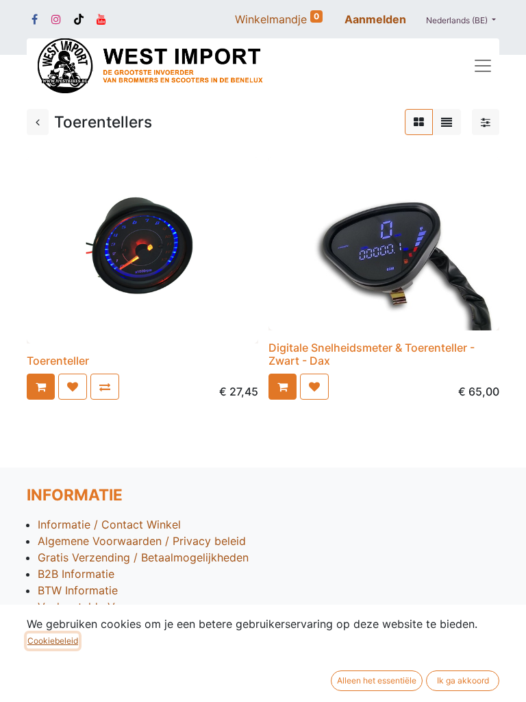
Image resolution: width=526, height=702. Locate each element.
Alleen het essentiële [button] (376, 680)
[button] (41, 387)
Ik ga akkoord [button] (463, 680)
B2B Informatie (76, 574)
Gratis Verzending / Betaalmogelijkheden (143, 557)
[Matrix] (419, 122)
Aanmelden (375, 19)
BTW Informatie (78, 590)
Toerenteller (58, 360)
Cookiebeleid (52, 641)
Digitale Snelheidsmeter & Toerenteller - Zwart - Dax (371, 354)
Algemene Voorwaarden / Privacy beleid (142, 541)
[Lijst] (446, 122)
